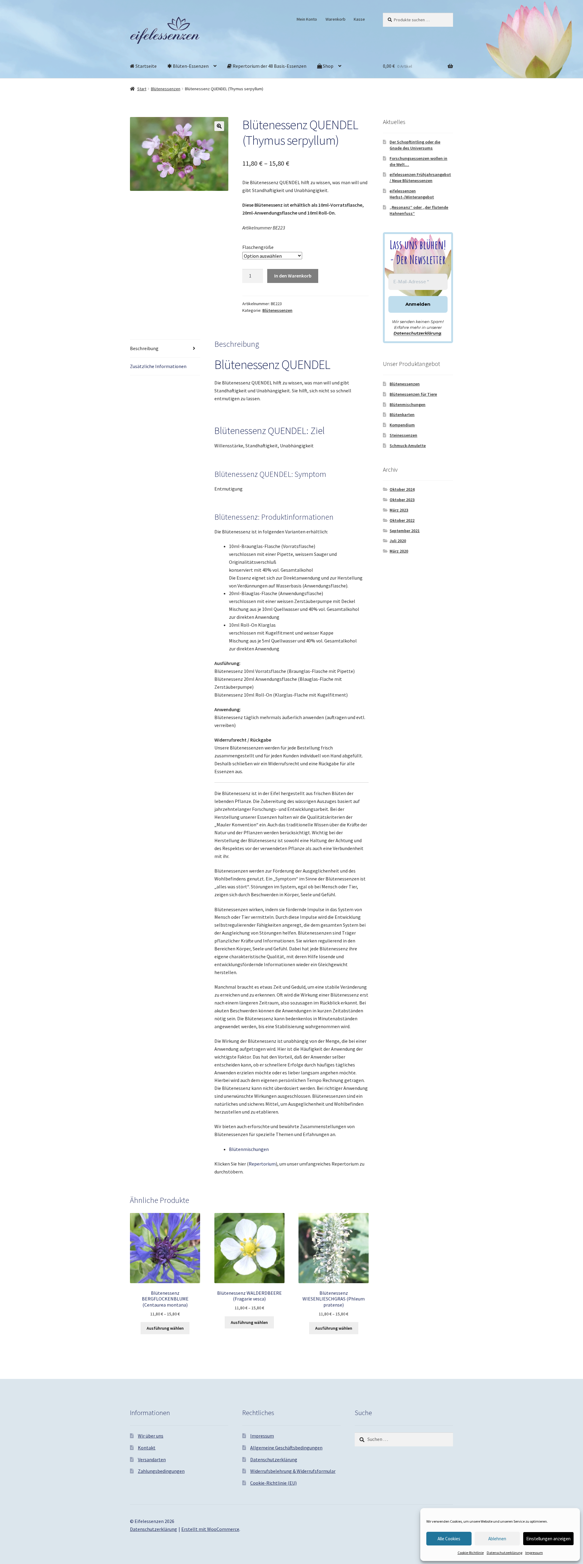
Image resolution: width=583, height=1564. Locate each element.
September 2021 (405, 530)
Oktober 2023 (402, 499)
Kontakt (146, 1448)
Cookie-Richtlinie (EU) (273, 1483)
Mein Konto (307, 19)
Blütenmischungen (249, 1149)
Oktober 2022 (402, 520)
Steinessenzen (403, 435)
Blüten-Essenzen (190, 66)
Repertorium (262, 1164)
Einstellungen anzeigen (548, 1539)
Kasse (359, 19)
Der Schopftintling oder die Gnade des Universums (415, 145)
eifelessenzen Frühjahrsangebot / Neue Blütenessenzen (420, 177)
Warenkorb (336, 19)
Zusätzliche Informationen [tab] (158, 366)
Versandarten (152, 1459)
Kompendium (402, 425)
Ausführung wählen (165, 1328)
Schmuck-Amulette (408, 445)
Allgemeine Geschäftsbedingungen (286, 1448)
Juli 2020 (398, 540)
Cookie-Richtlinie (471, 1552)
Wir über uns (150, 1436)
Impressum (534, 1552)
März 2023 (399, 510)
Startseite (146, 66)
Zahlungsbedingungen (161, 1471)
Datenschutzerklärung (504, 1552)
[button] (219, 126)
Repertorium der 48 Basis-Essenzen (269, 66)
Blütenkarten (402, 414)
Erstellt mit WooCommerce (210, 1529)
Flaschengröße (258, 247)
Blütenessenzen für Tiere (413, 394)
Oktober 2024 (402, 489)
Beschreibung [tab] (144, 348)
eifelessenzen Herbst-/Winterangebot (412, 194)
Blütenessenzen (165, 88)
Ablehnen (497, 1539)
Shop (327, 66)
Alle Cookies (449, 1539)
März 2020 (399, 551)
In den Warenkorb (293, 276)
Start (141, 88)
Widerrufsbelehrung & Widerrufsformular (293, 1471)
